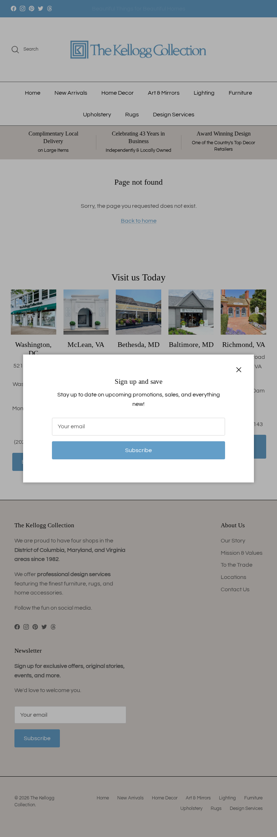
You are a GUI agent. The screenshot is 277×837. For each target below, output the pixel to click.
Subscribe (138, 450)
